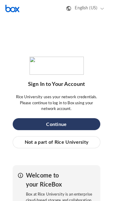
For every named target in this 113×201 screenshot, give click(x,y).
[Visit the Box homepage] (12, 8)
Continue (56, 124)
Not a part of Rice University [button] (57, 142)
